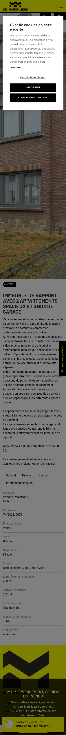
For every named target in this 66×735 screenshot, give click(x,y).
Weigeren (33, 87)
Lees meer (15, 67)
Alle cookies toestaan (32, 97)
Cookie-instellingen (32, 77)
